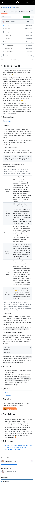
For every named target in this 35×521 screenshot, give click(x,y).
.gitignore (7, 28)
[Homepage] (17, 2)
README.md (8, 35)
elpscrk (12, 7)
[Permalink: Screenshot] (1, 117)
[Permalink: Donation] (1, 399)
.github (7, 25)
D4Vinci (6, 7)
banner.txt (7, 38)
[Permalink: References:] (1, 441)
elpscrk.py (7, 42)
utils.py (7, 55)
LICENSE (7, 32)
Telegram (8, 395)
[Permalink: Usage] (1, 125)
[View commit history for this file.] (31, 22)
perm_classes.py (9, 45)
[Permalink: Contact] (1, 389)
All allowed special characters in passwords (18, 445)
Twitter (7, 393)
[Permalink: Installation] (1, 366)
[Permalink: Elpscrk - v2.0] (1, 66)
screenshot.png (9, 51)
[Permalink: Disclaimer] (1, 414)
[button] (30, 156)
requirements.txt (9, 48)
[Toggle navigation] (2, 2)
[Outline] (33, 60)
